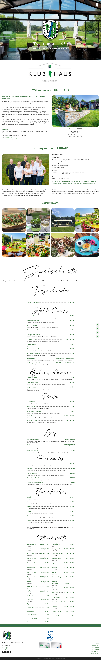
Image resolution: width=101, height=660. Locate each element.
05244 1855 (9, 137)
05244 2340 (5, 647)
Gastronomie (95, 647)
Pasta (52, 281)
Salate (26, 281)
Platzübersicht (95, 651)
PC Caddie (96, 643)
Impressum (38, 658)
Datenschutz (45, 658)
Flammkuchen (80, 281)
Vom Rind (61, 281)
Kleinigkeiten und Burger (39, 281)
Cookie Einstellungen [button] (60, 658)
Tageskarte (6, 281)
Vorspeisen (17, 281)
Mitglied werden (95, 653)
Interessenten (95, 645)
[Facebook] (3, 652)
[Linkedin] (9, 652)
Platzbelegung (95, 649)
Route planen (52, 658)
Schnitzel (70, 281)
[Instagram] (6, 652)
